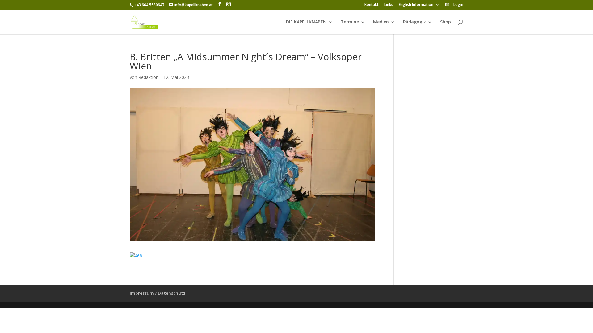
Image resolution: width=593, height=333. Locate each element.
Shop (445, 22)
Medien (381, 22)
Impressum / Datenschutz (158, 293)
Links (388, 5)
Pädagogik (414, 22)
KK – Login (454, 5)
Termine (350, 22)
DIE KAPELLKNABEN (306, 22)
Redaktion (148, 77)
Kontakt (371, 5)
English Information (416, 5)
